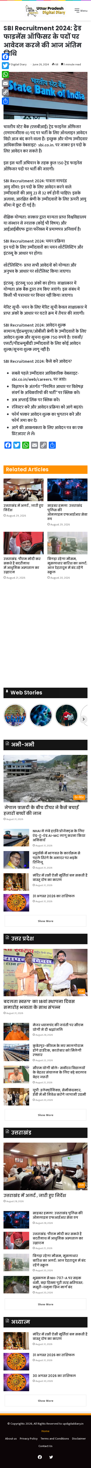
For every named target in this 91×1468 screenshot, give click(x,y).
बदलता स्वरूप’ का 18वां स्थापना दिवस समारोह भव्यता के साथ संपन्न (39, 1004)
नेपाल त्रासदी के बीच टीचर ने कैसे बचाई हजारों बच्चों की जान (41, 810)
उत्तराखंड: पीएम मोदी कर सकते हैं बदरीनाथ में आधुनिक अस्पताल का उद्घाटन (22, 565)
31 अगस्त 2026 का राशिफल (54, 896)
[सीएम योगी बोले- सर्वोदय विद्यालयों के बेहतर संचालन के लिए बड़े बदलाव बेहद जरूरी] (16, 1074)
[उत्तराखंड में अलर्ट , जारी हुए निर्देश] (24, 490)
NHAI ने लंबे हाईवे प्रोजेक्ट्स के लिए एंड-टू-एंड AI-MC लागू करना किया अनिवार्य (59, 835)
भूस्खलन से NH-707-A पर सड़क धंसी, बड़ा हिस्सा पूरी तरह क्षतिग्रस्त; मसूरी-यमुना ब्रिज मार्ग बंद (58, 1282)
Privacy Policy (29, 1438)
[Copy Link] (5, 92)
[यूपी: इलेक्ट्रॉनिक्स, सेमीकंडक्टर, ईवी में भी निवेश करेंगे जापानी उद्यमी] (16, 1096)
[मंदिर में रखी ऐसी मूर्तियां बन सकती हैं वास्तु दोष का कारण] (16, 882)
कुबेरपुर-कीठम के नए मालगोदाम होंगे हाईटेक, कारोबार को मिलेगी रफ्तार (58, 1050)
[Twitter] (5, 65)
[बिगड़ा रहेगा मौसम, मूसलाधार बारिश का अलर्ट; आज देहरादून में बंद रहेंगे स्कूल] (67, 543)
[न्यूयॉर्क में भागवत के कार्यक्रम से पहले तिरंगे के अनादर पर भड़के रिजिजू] (16, 860)
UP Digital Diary (17, 64)
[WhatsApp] (5, 74)
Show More (45, 921)
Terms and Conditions (55, 1438)
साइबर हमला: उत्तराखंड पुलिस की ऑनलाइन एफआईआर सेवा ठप (67, 512)
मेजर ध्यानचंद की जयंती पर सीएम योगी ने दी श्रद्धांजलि (58, 1027)
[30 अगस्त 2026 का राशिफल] (16, 1382)
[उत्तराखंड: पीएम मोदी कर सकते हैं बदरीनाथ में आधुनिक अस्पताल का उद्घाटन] (24, 543)
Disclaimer (79, 1438)
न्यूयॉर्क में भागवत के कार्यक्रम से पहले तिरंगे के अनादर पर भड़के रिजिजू (56, 858)
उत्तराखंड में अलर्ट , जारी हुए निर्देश (23, 507)
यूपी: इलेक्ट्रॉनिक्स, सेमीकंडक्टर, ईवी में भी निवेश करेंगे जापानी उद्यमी (59, 1092)
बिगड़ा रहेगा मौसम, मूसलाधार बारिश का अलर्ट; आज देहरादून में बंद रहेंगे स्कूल (67, 565)
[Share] (5, 101)
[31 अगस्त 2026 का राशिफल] (16, 903)
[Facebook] (5, 56)
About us (11, 1438)
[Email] (5, 83)
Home (45, 1431)
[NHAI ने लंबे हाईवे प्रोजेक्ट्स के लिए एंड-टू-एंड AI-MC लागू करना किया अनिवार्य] (16, 837)
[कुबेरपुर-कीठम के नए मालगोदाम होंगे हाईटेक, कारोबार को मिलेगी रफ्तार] (16, 1052)
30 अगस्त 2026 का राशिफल (54, 1375)
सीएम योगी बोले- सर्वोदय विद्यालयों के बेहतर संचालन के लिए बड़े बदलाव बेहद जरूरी (59, 1072)
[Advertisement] (45, 635)
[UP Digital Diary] (45, 10)
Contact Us (45, 1446)
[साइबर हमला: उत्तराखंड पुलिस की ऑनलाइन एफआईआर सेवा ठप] (67, 490)
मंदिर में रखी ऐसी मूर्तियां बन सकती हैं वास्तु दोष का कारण (60, 877)
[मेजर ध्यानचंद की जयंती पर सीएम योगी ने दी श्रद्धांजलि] (16, 1031)
